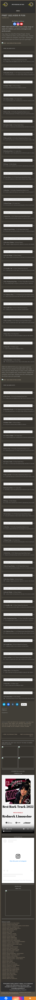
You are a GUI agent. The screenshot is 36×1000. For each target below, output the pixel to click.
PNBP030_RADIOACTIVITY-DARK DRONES (11, 940)
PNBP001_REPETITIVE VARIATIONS (9, 978)
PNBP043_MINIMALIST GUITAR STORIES (10, 923)
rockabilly (8, 726)
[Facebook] (14, 24)
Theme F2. (24, 990)
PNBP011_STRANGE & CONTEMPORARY (10, 965)
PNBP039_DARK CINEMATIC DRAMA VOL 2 (11, 928)
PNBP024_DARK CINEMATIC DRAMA (10, 948)
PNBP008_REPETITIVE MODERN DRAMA (10, 969)
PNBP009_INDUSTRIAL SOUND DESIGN (10, 968)
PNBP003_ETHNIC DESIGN (8, 976)
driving (25, 723)
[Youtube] (21, 24)
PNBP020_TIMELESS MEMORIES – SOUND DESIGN (13, 953)
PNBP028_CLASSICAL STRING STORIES (10, 943)
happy (10, 724)
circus (17, 723)
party (19, 724)
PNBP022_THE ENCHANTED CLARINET (10, 951)
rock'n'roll (4, 726)
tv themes (22, 726)
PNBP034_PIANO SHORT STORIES (9, 935)
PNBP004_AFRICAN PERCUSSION (9, 974)
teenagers (17, 726)
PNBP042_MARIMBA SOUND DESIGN (10, 924)
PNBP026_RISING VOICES (7, 945)
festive (3, 724)
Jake (14, 992)
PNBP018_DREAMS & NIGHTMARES (9, 956)
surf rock (13, 726)
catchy (9, 723)
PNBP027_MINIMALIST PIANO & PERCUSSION (12, 944)
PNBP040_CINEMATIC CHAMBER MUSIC (10, 927)
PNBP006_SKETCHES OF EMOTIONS (10, 972)
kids (16, 724)
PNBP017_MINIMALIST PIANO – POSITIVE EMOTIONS (13, 957)
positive (22, 724)
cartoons (6, 723)
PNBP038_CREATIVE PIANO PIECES (9, 929)
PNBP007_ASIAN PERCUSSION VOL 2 (10, 970)
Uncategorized (22, 722)
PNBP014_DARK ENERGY (7, 961)
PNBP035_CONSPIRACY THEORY (9, 933)
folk (6, 724)
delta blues (21, 723)
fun (7, 724)
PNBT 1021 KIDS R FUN (13, 722)
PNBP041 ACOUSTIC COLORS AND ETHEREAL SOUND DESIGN (15, 925)
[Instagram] (18, 24)
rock (30, 724)
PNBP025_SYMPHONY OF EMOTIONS (10, 947)
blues (30, 722)
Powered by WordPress (15, 990)
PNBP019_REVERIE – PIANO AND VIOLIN (11, 954)
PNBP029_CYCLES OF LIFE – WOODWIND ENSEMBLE (13, 941)
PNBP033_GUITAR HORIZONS (8, 936)
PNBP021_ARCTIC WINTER (8, 952)
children (13, 723)
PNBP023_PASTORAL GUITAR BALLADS (10, 949)
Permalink (27, 726)
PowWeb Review (15, 993)
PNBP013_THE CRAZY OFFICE (8, 962)
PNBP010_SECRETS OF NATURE (9, 966)
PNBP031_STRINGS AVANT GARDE (9, 939)
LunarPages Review (5, 993)
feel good (29, 723)
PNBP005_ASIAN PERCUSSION (8, 973)
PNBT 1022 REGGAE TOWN (10, 734)
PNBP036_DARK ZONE (7, 932)
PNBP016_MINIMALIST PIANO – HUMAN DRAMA (12, 958)
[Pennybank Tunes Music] (18, 7)
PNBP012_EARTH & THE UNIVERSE (9, 964)
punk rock (26, 724)
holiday (13, 724)
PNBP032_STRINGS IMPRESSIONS (9, 937)
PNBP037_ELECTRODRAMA (8, 931)
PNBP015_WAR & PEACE (7, 960)
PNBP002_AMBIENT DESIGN (8, 977)
